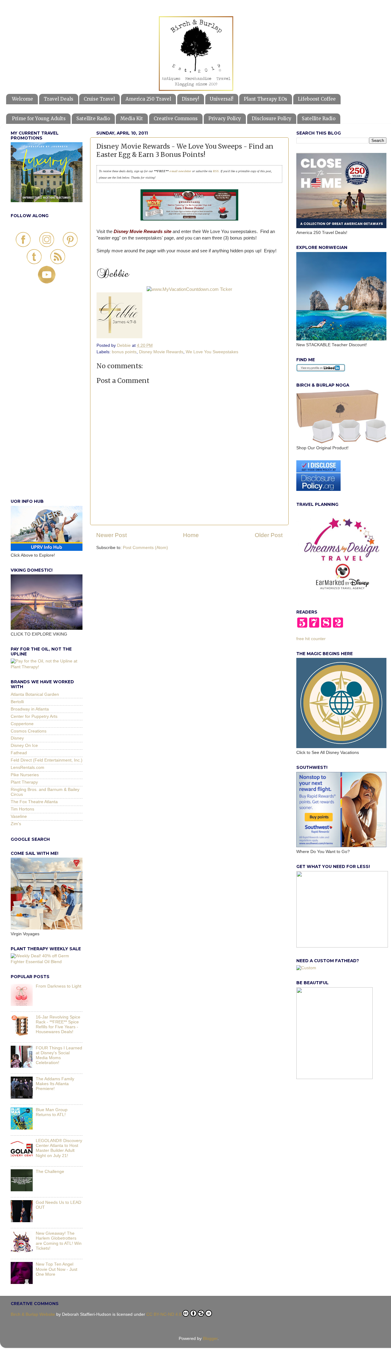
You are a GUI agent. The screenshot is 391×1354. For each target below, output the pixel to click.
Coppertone (22, 724)
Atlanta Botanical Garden (35, 694)
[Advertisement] (46, 398)
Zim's (16, 824)
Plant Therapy (24, 782)
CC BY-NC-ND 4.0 (163, 1314)
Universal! (221, 99)
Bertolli (17, 701)
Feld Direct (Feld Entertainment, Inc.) (46, 760)
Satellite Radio (93, 118)
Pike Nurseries (25, 775)
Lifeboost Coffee (317, 99)
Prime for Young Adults (39, 118)
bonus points (124, 352)
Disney (17, 738)
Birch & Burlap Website (33, 1314)
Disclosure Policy (271, 118)
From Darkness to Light (58, 986)
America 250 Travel (148, 99)
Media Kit (131, 118)
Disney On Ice (24, 745)
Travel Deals (58, 99)
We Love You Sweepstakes (212, 352)
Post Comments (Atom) (145, 547)
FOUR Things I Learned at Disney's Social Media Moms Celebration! (59, 1055)
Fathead (19, 753)
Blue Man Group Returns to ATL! (52, 1112)
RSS (216, 171)
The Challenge (50, 1171)
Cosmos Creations (28, 731)
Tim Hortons (22, 809)
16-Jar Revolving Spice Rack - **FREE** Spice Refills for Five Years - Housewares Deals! (58, 1024)
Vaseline (19, 816)
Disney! (190, 99)
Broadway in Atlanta (30, 709)
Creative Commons (176, 118)
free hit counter (311, 638)
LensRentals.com (27, 767)
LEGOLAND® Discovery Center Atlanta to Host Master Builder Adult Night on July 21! (59, 1148)
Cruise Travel (99, 99)
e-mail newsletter (180, 171)
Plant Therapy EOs (265, 99)
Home (191, 535)
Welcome (22, 99)
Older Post (269, 535)
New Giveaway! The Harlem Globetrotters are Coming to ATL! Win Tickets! (59, 1241)
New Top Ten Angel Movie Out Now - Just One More (56, 1269)
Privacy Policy (224, 118)
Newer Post (111, 535)
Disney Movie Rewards (161, 352)
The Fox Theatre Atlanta (34, 801)
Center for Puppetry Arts (34, 716)
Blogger (210, 1338)
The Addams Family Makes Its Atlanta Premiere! (55, 1084)
